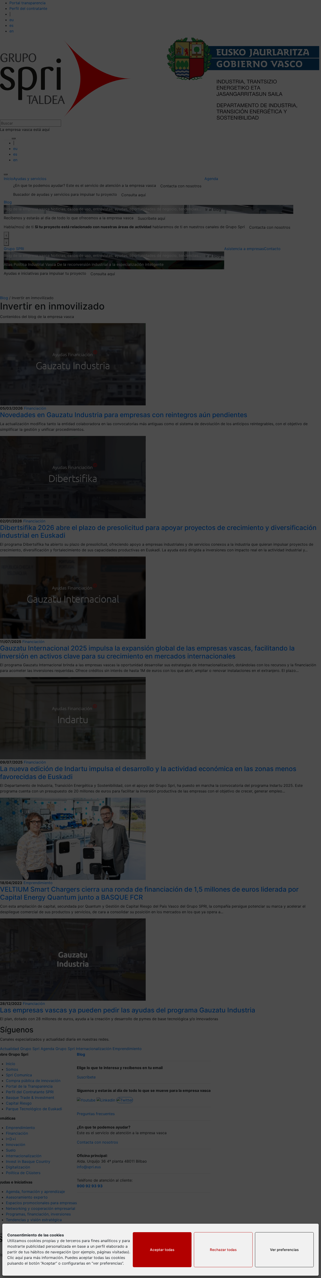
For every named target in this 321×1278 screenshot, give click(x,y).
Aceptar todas (162, 1249)
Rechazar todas (223, 1249)
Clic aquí (15, 1257)
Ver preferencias (284, 1249)
